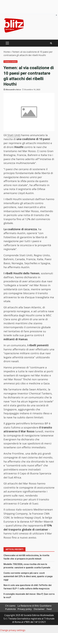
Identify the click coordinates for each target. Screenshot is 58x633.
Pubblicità (10, 609)
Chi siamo (10, 605)
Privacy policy (25, 609)
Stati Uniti (13, 135)
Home (7, 51)
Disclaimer (39, 609)
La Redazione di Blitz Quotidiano (34, 605)
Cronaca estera (10, 62)
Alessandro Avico (13, 89)
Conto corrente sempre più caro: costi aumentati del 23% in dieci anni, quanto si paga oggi (28, 576)
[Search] (51, 43)
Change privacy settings (12, 630)
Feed (49, 609)
